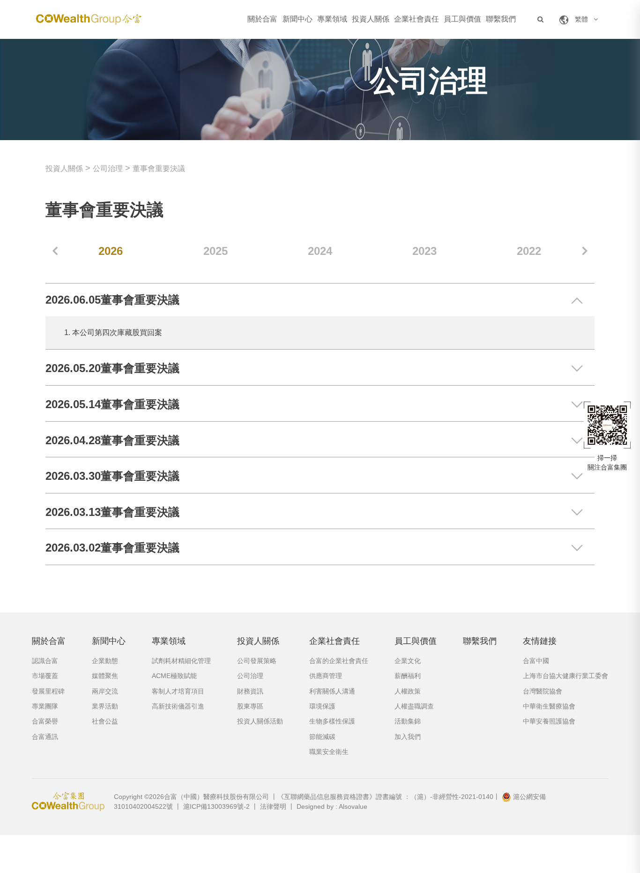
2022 (529, 251)
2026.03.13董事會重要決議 (112, 512)
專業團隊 (45, 706)
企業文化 (407, 660)
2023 (424, 251)
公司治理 (108, 168)
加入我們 (407, 736)
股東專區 (250, 706)
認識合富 (45, 660)
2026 (110, 251)
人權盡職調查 (414, 706)
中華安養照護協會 (549, 721)
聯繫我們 (501, 19)
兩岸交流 (105, 691)
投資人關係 (370, 19)
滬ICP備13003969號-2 (216, 806)
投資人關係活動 (260, 721)
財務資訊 (250, 691)
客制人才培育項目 (178, 691)
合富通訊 (45, 736)
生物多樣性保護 (332, 721)
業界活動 (105, 706)
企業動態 (105, 660)
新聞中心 (298, 19)
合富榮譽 (45, 721)
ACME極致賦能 (174, 675)
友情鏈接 (540, 641)
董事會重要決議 (159, 168)
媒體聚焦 (105, 675)
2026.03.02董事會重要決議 (112, 547)
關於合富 (262, 19)
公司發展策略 (256, 660)
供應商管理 (325, 675)
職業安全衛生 (329, 751)
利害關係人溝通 (332, 691)
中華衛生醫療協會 (549, 706)
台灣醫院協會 (542, 691)
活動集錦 (407, 721)
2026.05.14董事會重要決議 (112, 404)
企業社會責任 (416, 19)
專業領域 (332, 19)
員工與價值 (462, 19)
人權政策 (407, 691)
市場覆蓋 (45, 675)
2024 (320, 251)
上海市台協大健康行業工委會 (565, 675)
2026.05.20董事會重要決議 (112, 368)
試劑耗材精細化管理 (181, 660)
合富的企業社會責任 (338, 660)
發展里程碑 (48, 691)
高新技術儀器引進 (178, 706)
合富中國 (536, 660)
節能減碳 (322, 736)
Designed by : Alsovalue (332, 806)
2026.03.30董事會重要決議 (112, 476)
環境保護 (322, 706)
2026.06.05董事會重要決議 (112, 299)
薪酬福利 (407, 675)
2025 (215, 251)
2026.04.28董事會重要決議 (112, 440)
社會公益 (105, 721)
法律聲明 (273, 806)
